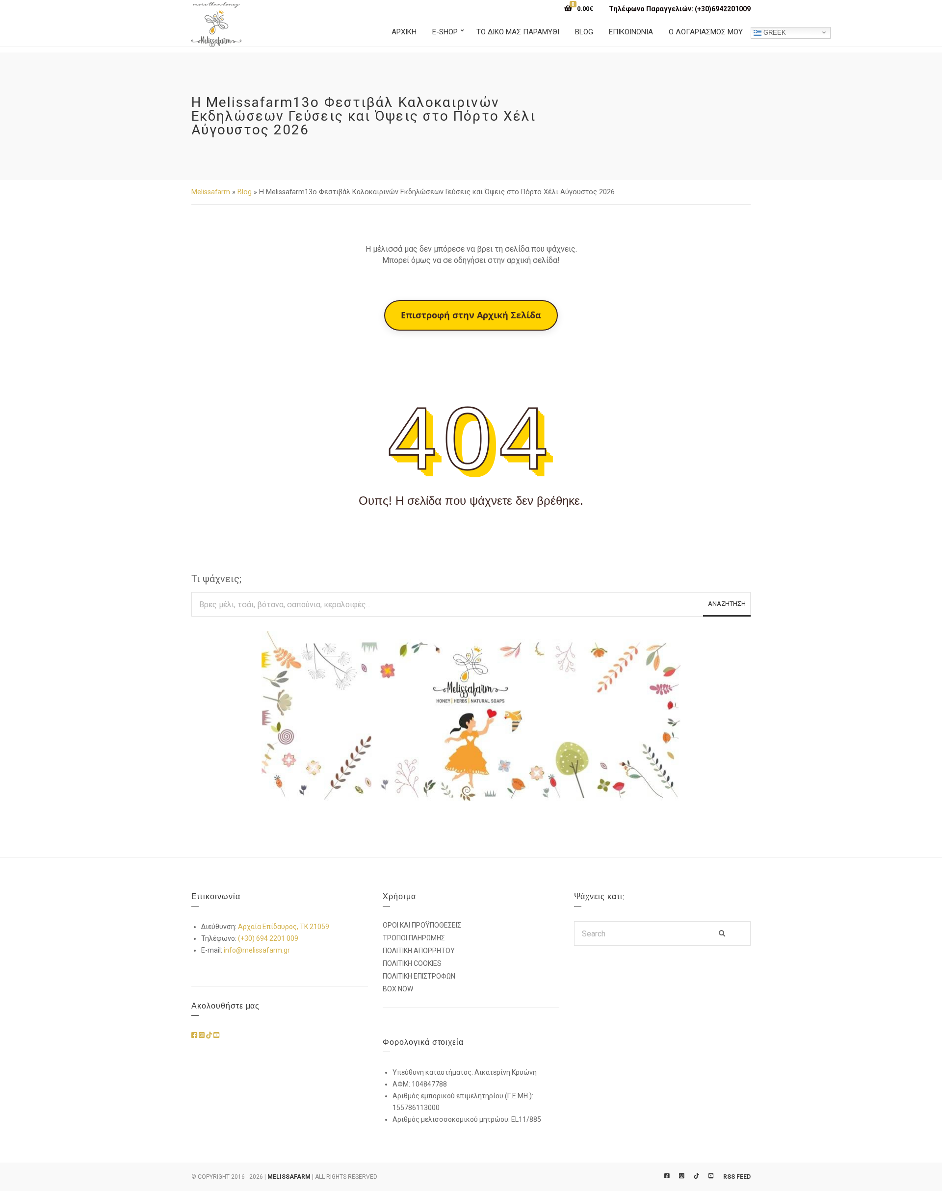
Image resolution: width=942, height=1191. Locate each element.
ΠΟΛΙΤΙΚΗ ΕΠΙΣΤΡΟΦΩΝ (419, 976)
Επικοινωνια (631, 31)
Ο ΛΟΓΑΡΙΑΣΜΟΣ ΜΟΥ (706, 31)
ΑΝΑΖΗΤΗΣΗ (727, 603)
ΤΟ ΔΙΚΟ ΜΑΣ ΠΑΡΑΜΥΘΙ (517, 31)
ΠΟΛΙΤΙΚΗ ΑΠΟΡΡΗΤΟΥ (419, 951)
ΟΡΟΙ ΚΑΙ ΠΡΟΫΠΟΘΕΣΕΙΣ (422, 925)
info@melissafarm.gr (257, 950)
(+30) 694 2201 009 (268, 938)
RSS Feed (737, 1176)
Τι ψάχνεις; (216, 579)
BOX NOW (398, 989)
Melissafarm (210, 192)
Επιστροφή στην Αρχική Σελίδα (471, 315)
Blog (584, 31)
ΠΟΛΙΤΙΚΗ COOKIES (412, 963)
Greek (773, 32)
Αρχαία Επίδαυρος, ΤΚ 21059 (283, 927)
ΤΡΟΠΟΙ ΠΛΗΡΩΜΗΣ (414, 938)
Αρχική (404, 31)
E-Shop (445, 31)
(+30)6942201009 (723, 9)
